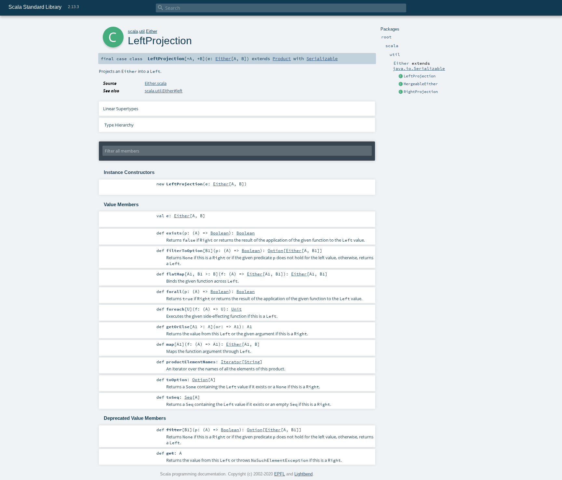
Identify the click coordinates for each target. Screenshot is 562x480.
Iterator (231, 361)
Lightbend (303, 474)
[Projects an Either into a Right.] (400, 92)
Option (275, 250)
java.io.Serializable (419, 68)
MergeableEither (421, 84)
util (142, 31)
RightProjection (421, 91)
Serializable (322, 58)
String (252, 361)
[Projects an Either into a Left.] (400, 76)
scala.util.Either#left (163, 91)
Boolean (219, 232)
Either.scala (156, 83)
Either (151, 31)
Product (282, 58)
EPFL (279, 474)
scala (133, 31)
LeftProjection (419, 76)
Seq (188, 397)
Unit (236, 309)
